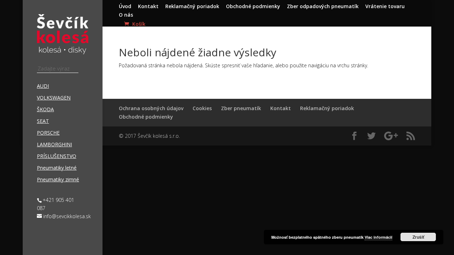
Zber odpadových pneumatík (323, 7)
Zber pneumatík (241, 108)
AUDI (43, 86)
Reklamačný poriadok (192, 7)
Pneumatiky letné (57, 168)
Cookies (202, 108)
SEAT (43, 121)
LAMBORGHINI (54, 145)
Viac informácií (378, 237)
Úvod (125, 7)
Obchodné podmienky (253, 7)
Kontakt (148, 7)
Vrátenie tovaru (385, 7)
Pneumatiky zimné (58, 180)
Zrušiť (418, 237)
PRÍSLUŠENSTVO (56, 156)
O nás (126, 15)
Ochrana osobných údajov (151, 108)
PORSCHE (48, 133)
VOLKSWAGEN (54, 98)
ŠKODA (45, 110)
